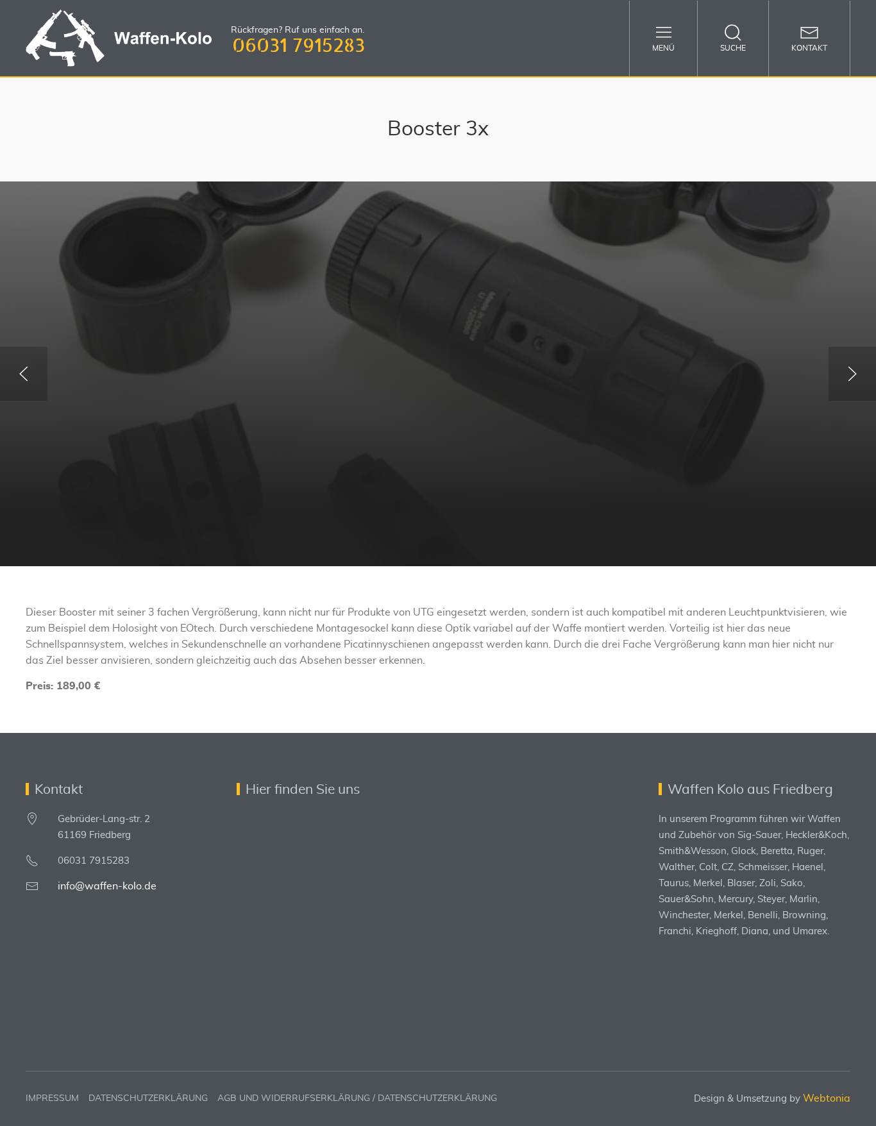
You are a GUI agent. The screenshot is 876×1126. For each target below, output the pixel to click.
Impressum (52, 1098)
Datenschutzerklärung (148, 1098)
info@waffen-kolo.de (107, 886)
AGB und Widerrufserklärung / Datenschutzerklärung (357, 1098)
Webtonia (826, 1098)
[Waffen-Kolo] (119, 38)
